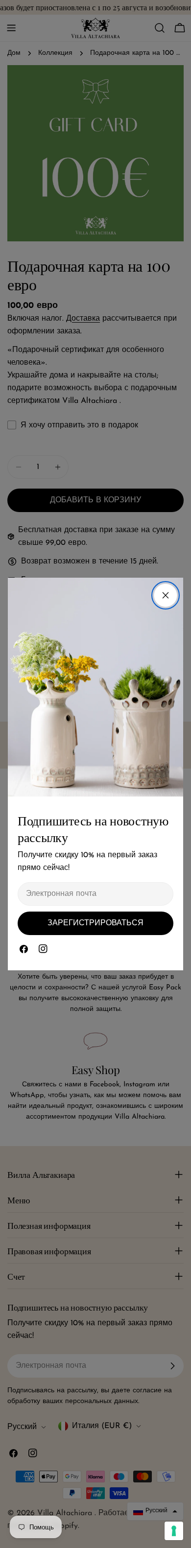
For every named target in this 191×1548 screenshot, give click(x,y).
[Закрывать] (165, 595)
